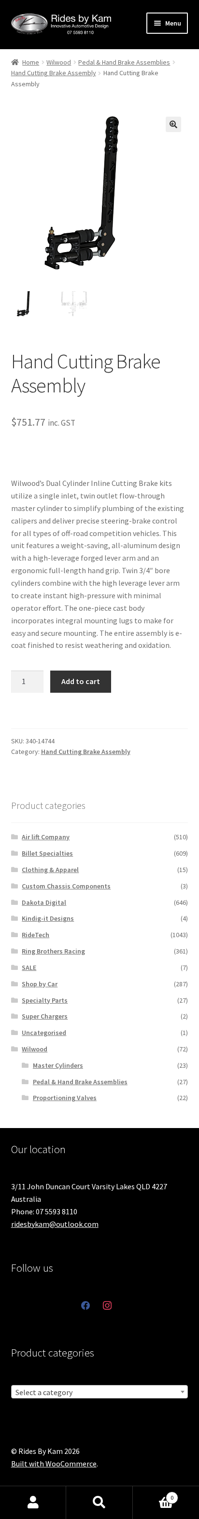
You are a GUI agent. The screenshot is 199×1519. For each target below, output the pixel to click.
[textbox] (100, 1392)
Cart (153, 1494)
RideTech (35, 934)
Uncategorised (44, 1032)
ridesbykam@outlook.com (55, 1224)
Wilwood (58, 62)
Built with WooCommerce (54, 1463)
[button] (173, 124)
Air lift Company (46, 837)
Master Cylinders (58, 1065)
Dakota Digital (44, 902)
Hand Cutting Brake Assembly (53, 72)
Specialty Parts (45, 1000)
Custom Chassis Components (66, 886)
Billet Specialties (47, 853)
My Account (33, 1502)
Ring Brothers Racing (53, 951)
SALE (29, 967)
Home (30, 62)
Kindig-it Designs (48, 918)
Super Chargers (45, 1016)
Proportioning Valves (65, 1097)
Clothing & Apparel (50, 869)
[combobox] (99, 1391)
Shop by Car (39, 984)
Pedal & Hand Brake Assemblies (124, 62)
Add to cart (80, 681)
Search (99, 1502)
